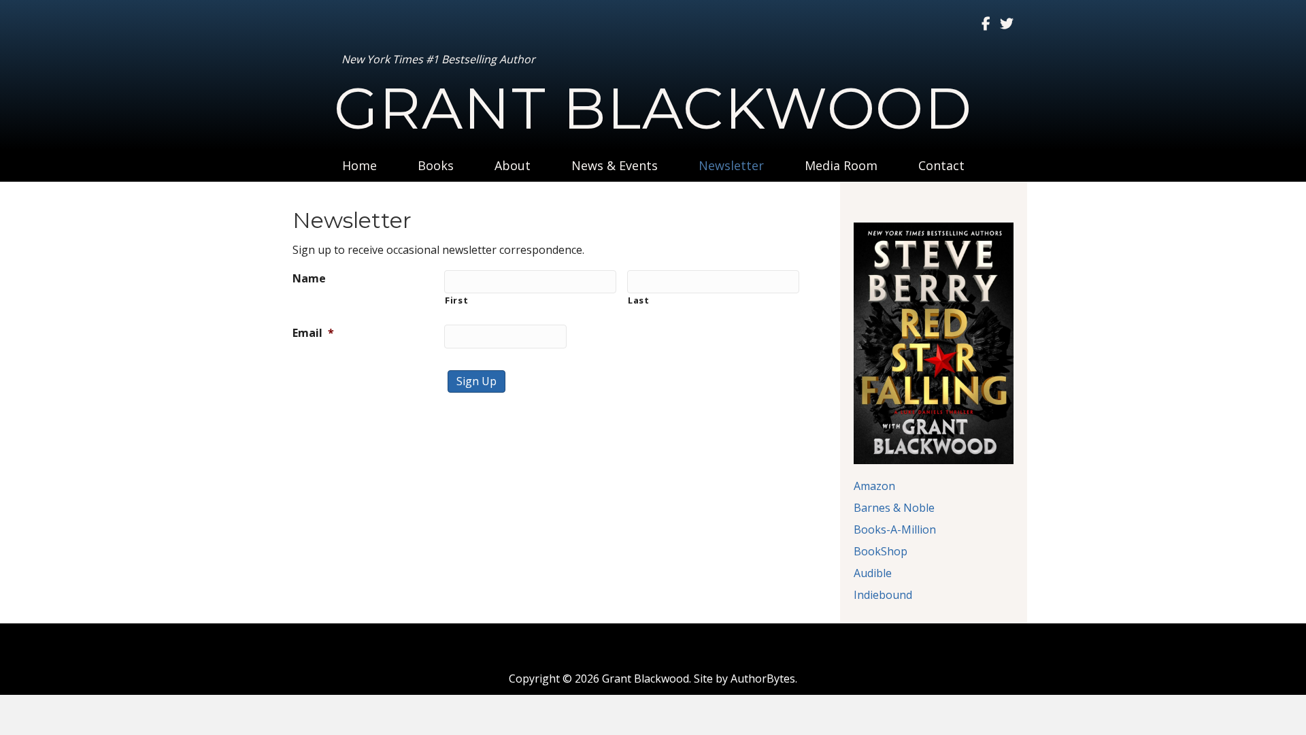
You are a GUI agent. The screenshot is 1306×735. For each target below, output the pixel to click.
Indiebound (883, 594)
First (456, 300)
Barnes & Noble (894, 507)
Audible (873, 573)
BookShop (880, 551)
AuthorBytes (763, 678)
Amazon (874, 485)
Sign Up (476, 381)
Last (639, 300)
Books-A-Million (895, 529)
